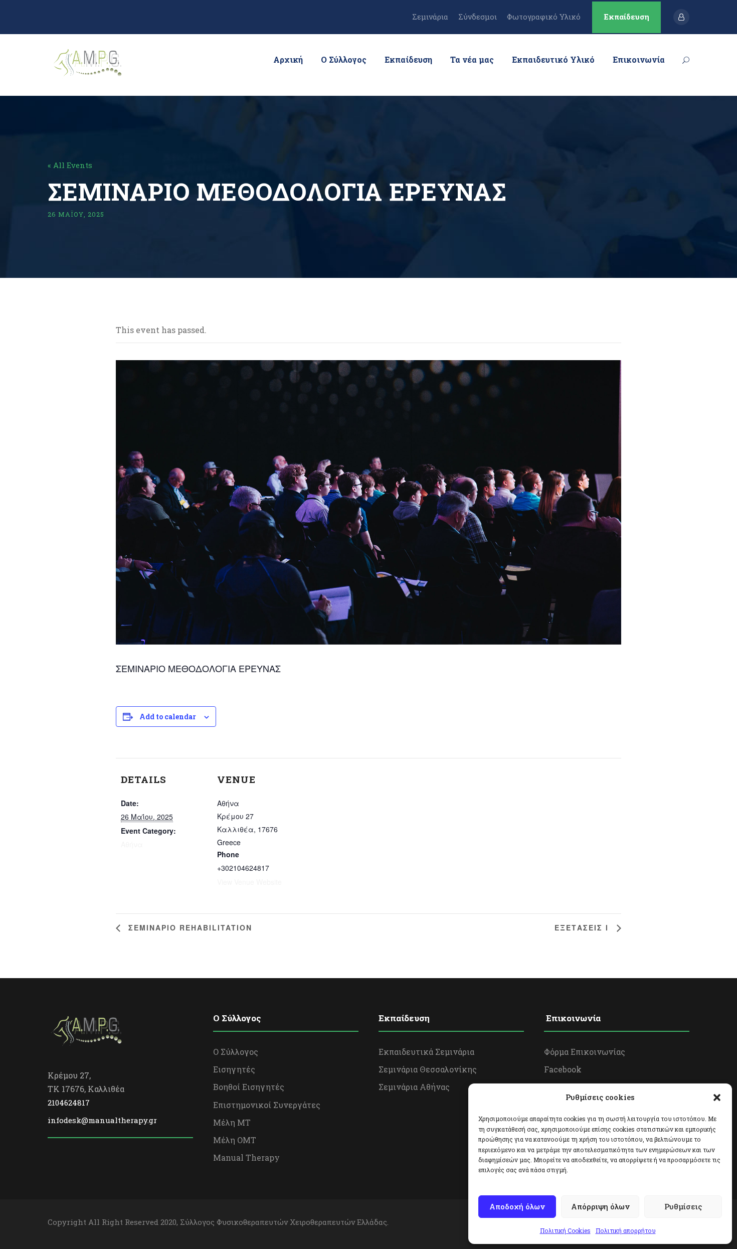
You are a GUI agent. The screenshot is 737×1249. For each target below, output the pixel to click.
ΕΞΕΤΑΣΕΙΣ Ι (583, 927)
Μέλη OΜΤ (234, 1140)
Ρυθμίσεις (683, 1206)
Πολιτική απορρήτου (626, 1230)
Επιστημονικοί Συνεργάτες (266, 1105)
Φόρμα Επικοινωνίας (584, 1051)
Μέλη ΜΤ (232, 1122)
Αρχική (288, 59)
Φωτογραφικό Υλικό (544, 17)
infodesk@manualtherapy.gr (102, 1120)
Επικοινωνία (639, 59)
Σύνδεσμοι (477, 17)
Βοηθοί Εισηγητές (248, 1086)
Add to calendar (167, 716)
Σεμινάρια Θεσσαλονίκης (428, 1069)
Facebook (563, 1069)
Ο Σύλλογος (343, 59)
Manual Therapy (246, 1157)
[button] (717, 1097)
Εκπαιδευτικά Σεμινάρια (426, 1051)
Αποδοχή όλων (517, 1206)
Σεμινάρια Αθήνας (414, 1086)
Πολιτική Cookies (565, 1230)
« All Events (70, 165)
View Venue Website (249, 882)
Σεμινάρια (430, 17)
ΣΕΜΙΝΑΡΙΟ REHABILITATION (188, 927)
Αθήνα (132, 844)
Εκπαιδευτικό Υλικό (553, 59)
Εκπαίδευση (626, 17)
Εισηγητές (234, 1069)
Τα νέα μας (472, 59)
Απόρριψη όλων (600, 1206)
